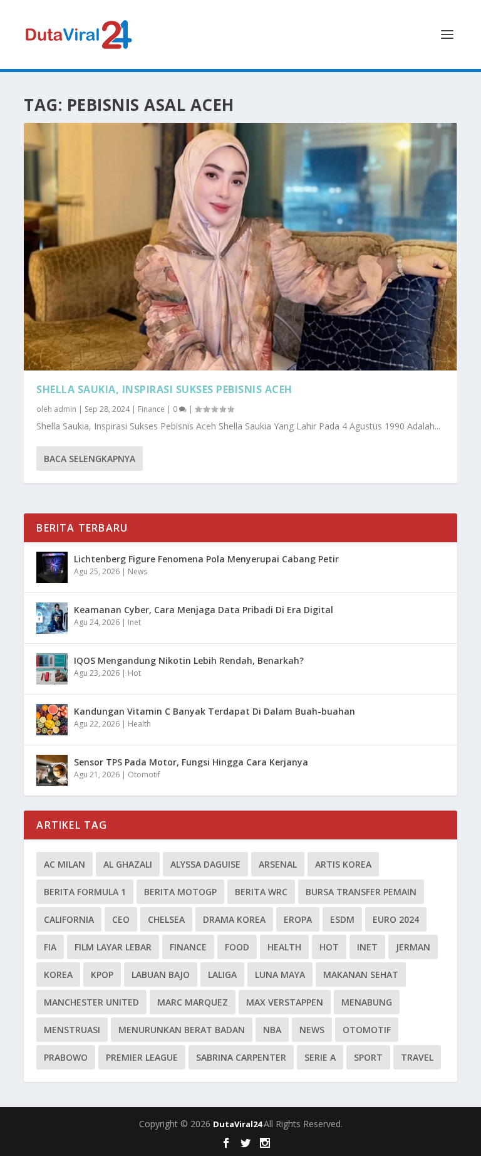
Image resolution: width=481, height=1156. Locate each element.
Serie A (320, 1057)
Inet (134, 622)
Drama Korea (234, 919)
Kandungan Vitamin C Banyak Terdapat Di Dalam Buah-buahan (214, 711)
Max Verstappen (284, 1002)
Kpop (102, 974)
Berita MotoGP (180, 892)
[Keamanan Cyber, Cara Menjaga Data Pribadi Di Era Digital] (52, 618)
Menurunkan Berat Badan (181, 1030)
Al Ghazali (127, 864)
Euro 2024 (396, 919)
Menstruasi (72, 1030)
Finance (151, 409)
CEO (121, 919)
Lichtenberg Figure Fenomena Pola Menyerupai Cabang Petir (206, 559)
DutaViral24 (238, 1124)
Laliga (222, 974)
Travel (417, 1057)
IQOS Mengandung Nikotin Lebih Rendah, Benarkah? (189, 660)
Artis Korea (343, 864)
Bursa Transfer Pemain (361, 892)
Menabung (366, 1002)
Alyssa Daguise (205, 864)
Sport (368, 1057)
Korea (58, 974)
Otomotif (144, 774)
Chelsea (166, 919)
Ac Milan (64, 864)
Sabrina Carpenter (241, 1057)
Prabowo (66, 1057)
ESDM (342, 919)
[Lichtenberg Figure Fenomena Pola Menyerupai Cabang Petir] (52, 567)
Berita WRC (261, 892)
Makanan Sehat (360, 974)
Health (139, 723)
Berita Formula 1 (85, 892)
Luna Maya (280, 974)
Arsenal (278, 864)
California (69, 919)
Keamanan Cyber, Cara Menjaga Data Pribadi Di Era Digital (203, 610)
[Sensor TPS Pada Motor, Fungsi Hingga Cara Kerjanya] (52, 770)
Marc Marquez (192, 1002)
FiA (50, 947)
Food (237, 947)
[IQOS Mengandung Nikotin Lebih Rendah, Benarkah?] (52, 669)
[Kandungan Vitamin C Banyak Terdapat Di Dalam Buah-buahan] (52, 719)
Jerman (413, 947)
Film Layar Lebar (113, 947)
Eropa (298, 919)
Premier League (142, 1057)
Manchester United (91, 1002)
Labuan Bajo (161, 974)
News (137, 571)
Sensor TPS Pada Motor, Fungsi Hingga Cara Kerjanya (191, 762)
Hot (134, 673)
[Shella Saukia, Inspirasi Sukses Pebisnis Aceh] (240, 246)
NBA (272, 1030)
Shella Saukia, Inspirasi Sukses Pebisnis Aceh (164, 389)
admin (65, 409)
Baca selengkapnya (89, 459)
